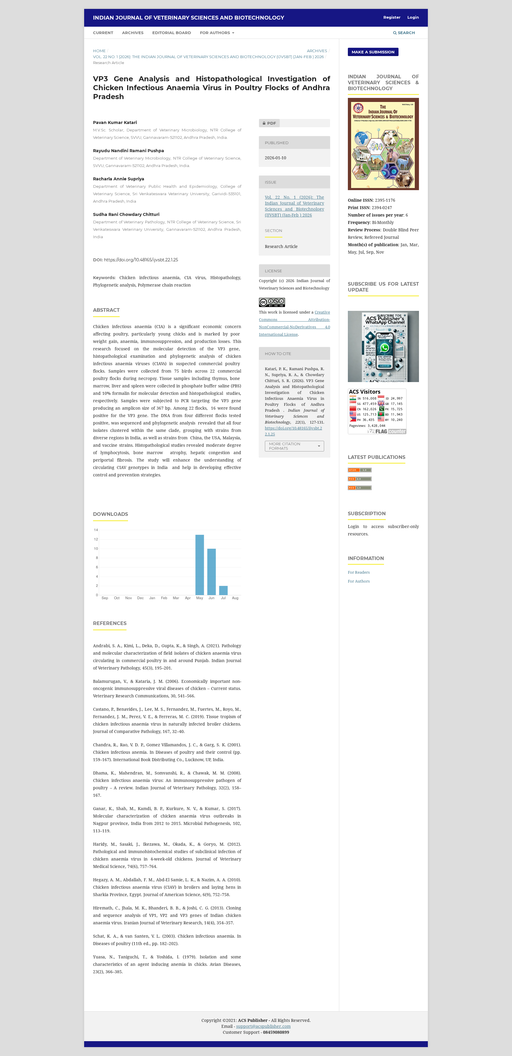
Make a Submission (373, 52)
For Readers (359, 572)
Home (99, 50)
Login (413, 17)
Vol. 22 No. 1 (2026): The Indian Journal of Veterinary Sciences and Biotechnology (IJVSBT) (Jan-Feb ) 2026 (208, 56)
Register (392, 17)
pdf (267, 123)
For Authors (215, 32)
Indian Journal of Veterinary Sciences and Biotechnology (188, 18)
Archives (132, 32)
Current (103, 32)
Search (406, 32)
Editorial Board (171, 32)
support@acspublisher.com (263, 1026)
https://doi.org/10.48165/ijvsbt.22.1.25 (141, 260)
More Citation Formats (284, 446)
